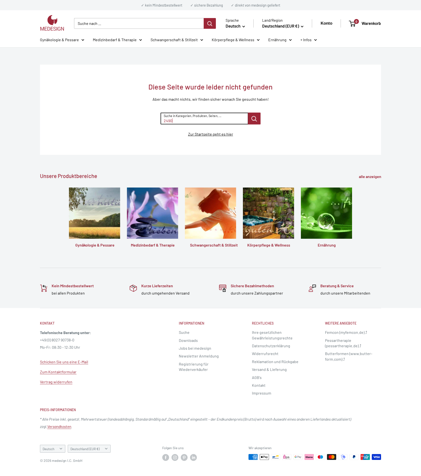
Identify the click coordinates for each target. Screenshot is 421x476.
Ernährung (277, 39)
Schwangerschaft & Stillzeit (174, 39)
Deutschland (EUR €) (85, 449)
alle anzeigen (370, 176)
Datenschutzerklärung (271, 345)
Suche (184, 332)
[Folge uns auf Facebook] (165, 457)
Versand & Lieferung (269, 369)
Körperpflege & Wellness (233, 39)
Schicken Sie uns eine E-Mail (64, 361)
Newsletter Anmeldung (199, 356)
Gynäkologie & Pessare (59, 39)
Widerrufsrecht (265, 353)
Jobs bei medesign (195, 348)
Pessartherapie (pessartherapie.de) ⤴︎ (343, 343)
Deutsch (48, 449)
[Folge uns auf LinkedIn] (193, 457)
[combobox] (139, 23)
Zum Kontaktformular (58, 371)
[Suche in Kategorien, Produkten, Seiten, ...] (254, 118)
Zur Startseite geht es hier (210, 134)
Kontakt (259, 385)
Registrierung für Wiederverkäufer (194, 367)
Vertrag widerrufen (56, 381)
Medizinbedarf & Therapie (115, 39)
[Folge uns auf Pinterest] (184, 457)
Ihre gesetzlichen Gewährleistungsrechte (272, 335)
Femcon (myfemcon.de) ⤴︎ (346, 332)
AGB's (257, 377)
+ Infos (306, 39)
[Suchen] (210, 23)
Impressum (261, 393)
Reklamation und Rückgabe (275, 361)
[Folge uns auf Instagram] (175, 457)
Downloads (188, 340)
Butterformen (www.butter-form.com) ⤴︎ (348, 356)
